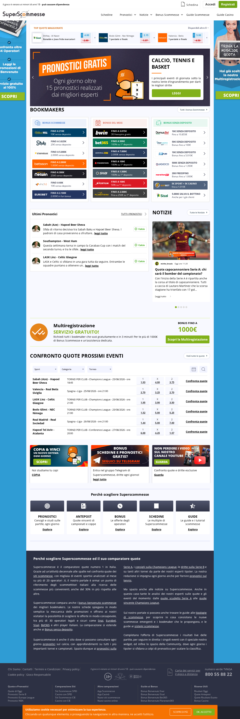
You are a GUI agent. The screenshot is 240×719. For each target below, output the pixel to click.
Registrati (228, 4)
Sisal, (36, 625)
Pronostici (126, 15)
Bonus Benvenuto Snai (152, 691)
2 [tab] (178, 307)
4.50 (198, 40)
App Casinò (103, 694)
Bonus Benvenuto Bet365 (154, 697)
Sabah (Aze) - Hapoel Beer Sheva (64, 225)
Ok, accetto (203, 712)
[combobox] (45, 369)
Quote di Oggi (15, 691)
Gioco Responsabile (38, 674)
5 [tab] (186, 307)
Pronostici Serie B (17, 694)
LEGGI (176, 93)
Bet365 (45, 625)
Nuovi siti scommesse (109, 697)
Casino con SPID (63, 694)
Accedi (210, 4)
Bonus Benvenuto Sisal (153, 694)
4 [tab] (184, 307)
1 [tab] (176, 307)
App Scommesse (106, 691)
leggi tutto (101, 233)
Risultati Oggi (201, 691)
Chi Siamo (14, 669)
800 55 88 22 (218, 674)
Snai (100, 620)
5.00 (198, 35)
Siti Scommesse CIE (65, 697)
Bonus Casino (201, 700)
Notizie (144, 15)
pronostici (49, 644)
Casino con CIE (62, 700)
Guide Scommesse (197, 15)
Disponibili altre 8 (197, 27)
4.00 (86, 35)
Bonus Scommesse (167, 15)
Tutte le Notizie (197, 212)
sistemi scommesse (146, 626)
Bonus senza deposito (58, 629)
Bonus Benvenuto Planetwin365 (157, 700)
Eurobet (111, 620)
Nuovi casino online (108, 700)
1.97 (145, 40)
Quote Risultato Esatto (205, 697)
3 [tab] (181, 307)
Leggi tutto (160, 296)
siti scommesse (43, 576)
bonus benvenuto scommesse (97, 603)
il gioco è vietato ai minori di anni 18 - (36, 4)
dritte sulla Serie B (192, 567)
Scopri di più (180, 712)
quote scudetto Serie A (176, 598)
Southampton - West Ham (60, 241)
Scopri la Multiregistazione (188, 339)
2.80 (86, 40)
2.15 (146, 35)
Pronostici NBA (15, 700)
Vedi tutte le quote (195, 355)
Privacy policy (71, 669)
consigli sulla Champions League (156, 567)
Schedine (106, 15)
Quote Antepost (202, 694)
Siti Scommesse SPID (66, 691)
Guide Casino (225, 15)
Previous (33, 77)
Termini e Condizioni (47, 669)
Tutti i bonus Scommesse (192, 109)
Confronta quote (196, 381)
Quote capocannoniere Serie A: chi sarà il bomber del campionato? (180, 272)
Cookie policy (16, 674)
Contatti (27, 669)
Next (207, 77)
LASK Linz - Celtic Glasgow (60, 257)
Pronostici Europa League (21, 697)
